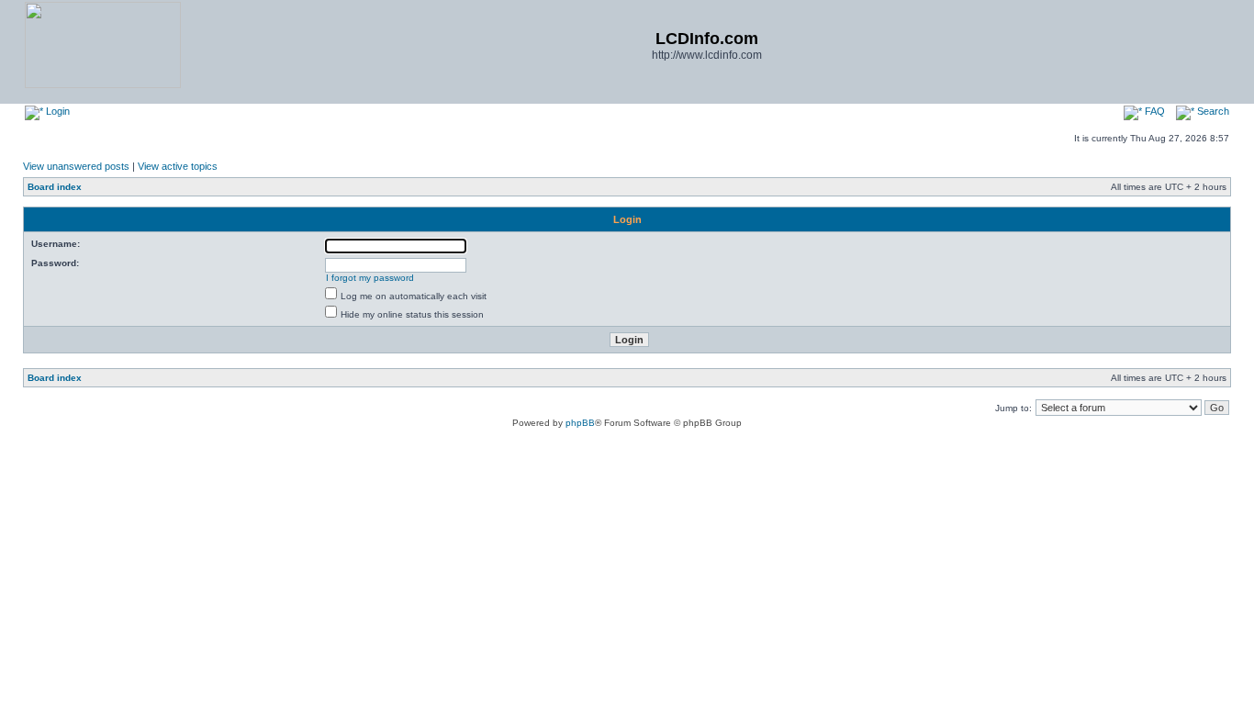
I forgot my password (370, 278)
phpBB (580, 423)
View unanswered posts (76, 166)
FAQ (1153, 111)
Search (1211, 111)
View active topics (178, 166)
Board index (55, 187)
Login (56, 111)
